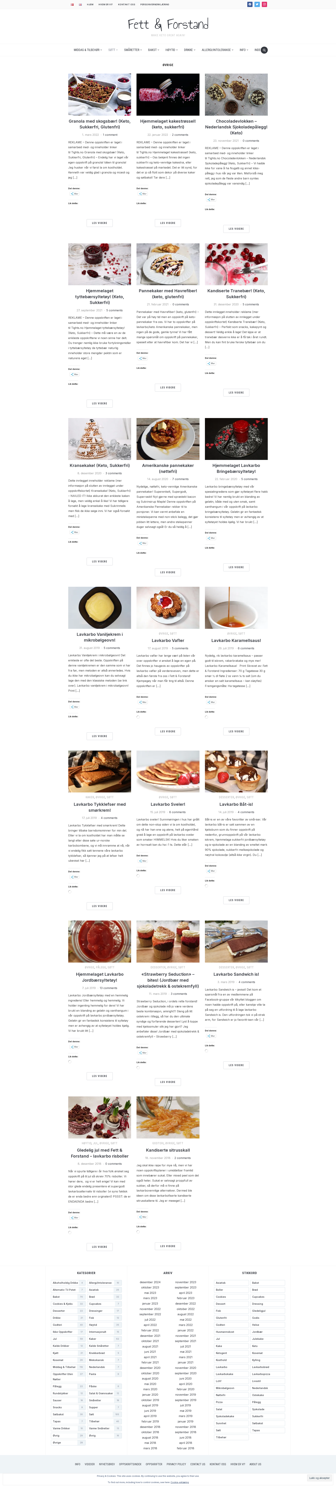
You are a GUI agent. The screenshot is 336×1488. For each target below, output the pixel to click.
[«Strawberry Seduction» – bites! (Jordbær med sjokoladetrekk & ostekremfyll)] (167, 941)
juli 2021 (185, 1346)
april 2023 (185, 1293)
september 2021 (185, 1341)
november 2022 (150, 1309)
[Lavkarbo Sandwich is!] (236, 941)
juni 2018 (185, 1437)
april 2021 (150, 1357)
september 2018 (185, 1432)
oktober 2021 (150, 1341)
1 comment (110, 134)
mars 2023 (150, 1298)
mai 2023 (150, 1293)
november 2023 (185, 1282)
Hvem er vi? (106, 4)
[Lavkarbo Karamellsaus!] (236, 607)
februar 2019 (150, 1421)
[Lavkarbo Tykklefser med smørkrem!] (99, 771)
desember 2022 (185, 1303)
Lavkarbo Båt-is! (236, 804)
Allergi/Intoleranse (216, 50)
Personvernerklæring (154, 4)
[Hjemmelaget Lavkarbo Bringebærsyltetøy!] (236, 438)
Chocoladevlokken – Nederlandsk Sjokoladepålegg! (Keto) (236, 127)
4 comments (109, 818)
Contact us (197, 1464)
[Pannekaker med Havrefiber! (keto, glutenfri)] (167, 264)
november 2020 (185, 1368)
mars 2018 (150, 1448)
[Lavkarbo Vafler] (167, 607)
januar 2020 (150, 1394)
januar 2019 (185, 1421)
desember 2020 (150, 1368)
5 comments (114, 310)
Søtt (111, 50)
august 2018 (150, 1437)
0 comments (251, 140)
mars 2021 (185, 1357)
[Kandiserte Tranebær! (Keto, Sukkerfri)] (236, 264)
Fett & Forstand (168, 24)
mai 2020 (150, 1384)
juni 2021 (150, 1351)
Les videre (99, 223)
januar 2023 (150, 1303)
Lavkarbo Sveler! (168, 804)
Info (243, 50)
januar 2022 (186, 1330)
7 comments (180, 479)
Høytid (170, 50)
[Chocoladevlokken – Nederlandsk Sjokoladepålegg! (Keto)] (236, 94)
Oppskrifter (154, 1464)
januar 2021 (185, 1362)
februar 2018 (185, 1448)
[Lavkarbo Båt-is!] (236, 771)
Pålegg (101, 967)
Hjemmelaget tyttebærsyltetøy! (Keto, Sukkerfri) (99, 296)
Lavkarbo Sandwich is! (236, 974)
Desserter (226, 797)
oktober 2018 (150, 1432)
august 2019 (150, 1405)
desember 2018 (150, 1427)
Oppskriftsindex (130, 1464)
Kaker (90, 797)
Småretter (131, 50)
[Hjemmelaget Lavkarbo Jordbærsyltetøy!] (99, 941)
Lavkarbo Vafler (168, 640)
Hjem (90, 4)
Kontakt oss (126, 4)
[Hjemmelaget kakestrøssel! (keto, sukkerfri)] (167, 94)
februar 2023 (185, 1298)
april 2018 (185, 1443)
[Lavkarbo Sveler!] (167, 771)
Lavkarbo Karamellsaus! (236, 640)
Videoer (90, 1464)
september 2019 (185, 1400)
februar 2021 (150, 1362)
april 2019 (150, 1416)
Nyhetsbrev (107, 1464)
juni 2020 (186, 1378)
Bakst (152, 50)
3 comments (114, 473)
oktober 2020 (150, 1373)
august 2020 (150, 1378)
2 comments (180, 134)
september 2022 (150, 1314)
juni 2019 (150, 1410)
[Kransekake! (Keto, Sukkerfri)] (99, 438)
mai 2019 (185, 1410)
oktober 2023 (150, 1287)
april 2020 (185, 1384)
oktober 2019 (150, 1400)
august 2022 (185, 1314)
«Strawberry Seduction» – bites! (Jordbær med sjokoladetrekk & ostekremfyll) (168, 980)
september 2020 (186, 1373)
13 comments (108, 988)
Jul (95, 1143)
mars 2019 (185, 1416)
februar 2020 (185, 1389)
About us (255, 1464)
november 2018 (185, 1427)
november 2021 (185, 1336)
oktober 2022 (186, 1309)
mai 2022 (186, 1319)
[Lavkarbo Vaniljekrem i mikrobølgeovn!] (99, 607)
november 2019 (185, 1394)
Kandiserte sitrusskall (168, 1150)
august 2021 (150, 1346)
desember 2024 (150, 1282)
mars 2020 (150, 1389)
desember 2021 (150, 1336)
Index (258, 50)
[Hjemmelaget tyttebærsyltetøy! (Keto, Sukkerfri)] (99, 264)
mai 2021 (185, 1351)
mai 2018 (150, 1443)
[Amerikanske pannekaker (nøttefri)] (167, 438)
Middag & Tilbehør (86, 50)
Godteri (158, 1143)
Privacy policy (176, 1464)
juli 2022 (150, 1319)
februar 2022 (150, 1330)
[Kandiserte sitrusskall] (167, 1117)
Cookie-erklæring (180, 1482)
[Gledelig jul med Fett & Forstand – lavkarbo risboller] (99, 1117)
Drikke (188, 50)
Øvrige (163, 633)
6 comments (246, 648)
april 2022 (150, 1325)
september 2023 (185, 1287)
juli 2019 (185, 1405)
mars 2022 (186, 1325)
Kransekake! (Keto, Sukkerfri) (100, 465)
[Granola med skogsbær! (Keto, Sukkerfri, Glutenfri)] (99, 94)
